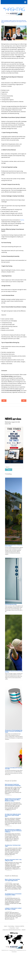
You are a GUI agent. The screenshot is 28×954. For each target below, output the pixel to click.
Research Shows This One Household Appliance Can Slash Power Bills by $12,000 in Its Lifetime (13, 800)
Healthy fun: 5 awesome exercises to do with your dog (14, 671)
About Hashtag (11, 926)
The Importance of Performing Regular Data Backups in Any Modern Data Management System (13, 731)
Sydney (22, 220)
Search (17, 928)
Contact (5, 926)
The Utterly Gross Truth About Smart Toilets (12, 846)
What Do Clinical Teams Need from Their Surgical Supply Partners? (12, 880)
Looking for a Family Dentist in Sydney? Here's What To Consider (13, 909)
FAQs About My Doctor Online (11, 604)
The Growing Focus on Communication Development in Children (13, 894)
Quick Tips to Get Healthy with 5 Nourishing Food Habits (13, 768)
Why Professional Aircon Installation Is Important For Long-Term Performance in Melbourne (13, 830)
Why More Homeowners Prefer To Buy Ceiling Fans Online (13, 860)
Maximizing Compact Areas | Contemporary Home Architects (13, 545)
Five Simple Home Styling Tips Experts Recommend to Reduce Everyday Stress (13, 815)
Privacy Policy (12, 928)
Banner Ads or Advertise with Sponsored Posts (11, 929)
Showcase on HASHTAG (19, 926)
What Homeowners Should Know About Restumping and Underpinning (12, 785)
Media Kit (23, 929)
